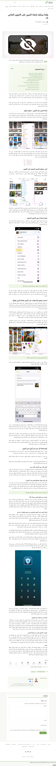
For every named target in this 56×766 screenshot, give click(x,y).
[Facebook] (30, 681)
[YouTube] (28, 752)
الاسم (45, 720)
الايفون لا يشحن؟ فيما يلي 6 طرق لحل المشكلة (36, 492)
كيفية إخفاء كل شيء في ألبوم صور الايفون (35, 79)
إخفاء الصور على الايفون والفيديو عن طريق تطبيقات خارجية (28, 85)
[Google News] (26, 752)
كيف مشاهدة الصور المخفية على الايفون (35, 74)
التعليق (45, 705)
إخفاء (12, 68)
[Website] (33, 681)
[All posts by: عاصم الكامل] (36, 680)
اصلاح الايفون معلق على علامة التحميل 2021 (36, 357)
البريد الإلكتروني (43, 725)
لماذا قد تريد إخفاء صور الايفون (33, 87)
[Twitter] (30, 752)
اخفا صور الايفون (33, 671)
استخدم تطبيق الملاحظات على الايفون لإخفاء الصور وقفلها (32, 77)
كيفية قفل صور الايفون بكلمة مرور (32, 80)
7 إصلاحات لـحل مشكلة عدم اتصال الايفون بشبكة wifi (34, 286)
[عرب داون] (49, 2)
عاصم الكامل (44, 21)
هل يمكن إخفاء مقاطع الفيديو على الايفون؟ (30, 82)
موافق (54, 765)
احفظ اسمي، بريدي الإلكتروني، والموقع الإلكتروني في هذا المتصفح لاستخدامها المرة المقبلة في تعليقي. (28, 730)
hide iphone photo (41, 671)
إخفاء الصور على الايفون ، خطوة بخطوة (35, 73)
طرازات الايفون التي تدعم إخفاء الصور (31, 89)
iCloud (28, 532)
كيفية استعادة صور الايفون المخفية (36, 76)
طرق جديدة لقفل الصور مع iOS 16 (32, 83)
